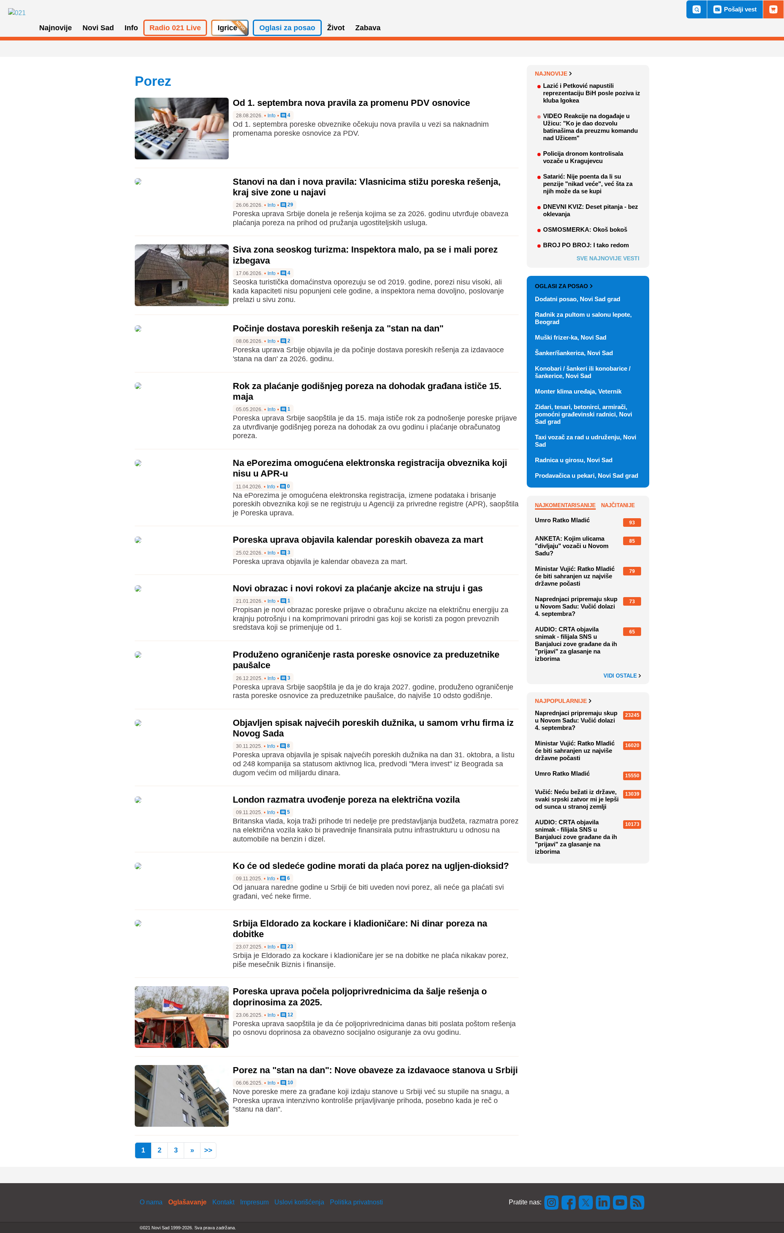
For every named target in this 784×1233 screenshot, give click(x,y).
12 (289, 1015)
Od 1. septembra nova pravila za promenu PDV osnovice (351, 103)
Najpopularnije (561, 701)
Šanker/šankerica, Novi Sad (574, 352)
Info (271, 115)
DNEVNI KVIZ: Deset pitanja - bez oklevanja (590, 210)
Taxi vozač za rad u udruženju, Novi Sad (585, 441)
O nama (151, 1202)
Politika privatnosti (356, 1202)
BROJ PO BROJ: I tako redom (586, 245)
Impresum (254, 1202)
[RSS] (636, 1202)
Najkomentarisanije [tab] (565, 505)
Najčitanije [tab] (618, 505)
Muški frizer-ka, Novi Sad (570, 337)
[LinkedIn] (603, 1202)
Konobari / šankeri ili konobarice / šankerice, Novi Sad (582, 372)
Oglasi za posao (561, 286)
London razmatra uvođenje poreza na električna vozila (346, 799)
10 (289, 1082)
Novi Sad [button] (98, 28)
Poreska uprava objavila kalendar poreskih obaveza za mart (358, 540)
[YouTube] (620, 1202)
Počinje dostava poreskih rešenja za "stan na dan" (338, 328)
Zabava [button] (368, 28)
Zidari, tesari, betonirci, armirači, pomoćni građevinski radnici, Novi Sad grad (583, 414)
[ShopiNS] (773, 9)
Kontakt (223, 1202)
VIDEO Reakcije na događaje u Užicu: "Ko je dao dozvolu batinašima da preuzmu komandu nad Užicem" (590, 126)
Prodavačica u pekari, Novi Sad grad (586, 475)
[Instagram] (551, 1202)
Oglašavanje (187, 1202)
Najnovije (551, 73)
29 (289, 205)
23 (289, 946)
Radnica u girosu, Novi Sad (573, 460)
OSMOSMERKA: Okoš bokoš (585, 229)
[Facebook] (568, 1202)
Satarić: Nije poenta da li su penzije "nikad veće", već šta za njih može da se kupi (588, 184)
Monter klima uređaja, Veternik (578, 391)
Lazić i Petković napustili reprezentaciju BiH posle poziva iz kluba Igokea (591, 93)
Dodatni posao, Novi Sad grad (577, 298)
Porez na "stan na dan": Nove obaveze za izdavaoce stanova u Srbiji (375, 1070)
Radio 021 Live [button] (175, 28)
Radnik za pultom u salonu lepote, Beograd (583, 318)
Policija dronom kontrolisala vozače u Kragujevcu (583, 157)
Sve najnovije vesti (608, 258)
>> (208, 1150)
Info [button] (131, 28)
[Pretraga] (696, 9)
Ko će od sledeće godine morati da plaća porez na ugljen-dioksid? (371, 866)
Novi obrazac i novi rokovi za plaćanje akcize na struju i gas (358, 588)
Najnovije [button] (55, 28)
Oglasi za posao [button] (287, 28)
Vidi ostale (621, 676)
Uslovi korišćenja (299, 1202)
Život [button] (336, 28)
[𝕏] (586, 1202)
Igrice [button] (227, 28)
